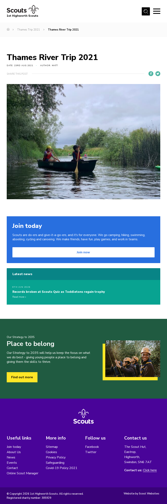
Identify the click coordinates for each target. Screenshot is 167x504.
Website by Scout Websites (141, 493)
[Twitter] (157, 73)
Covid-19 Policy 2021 (61, 468)
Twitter (90, 452)
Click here (150, 470)
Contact (12, 468)
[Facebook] (150, 73)
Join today (14, 447)
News (11, 457)
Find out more (22, 377)
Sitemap (52, 447)
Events (12, 462)
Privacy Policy (56, 457)
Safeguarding (55, 462)
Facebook (92, 447)
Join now (83, 252)
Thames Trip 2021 (28, 30)
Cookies (51, 452)
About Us (14, 452)
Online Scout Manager (22, 473)
